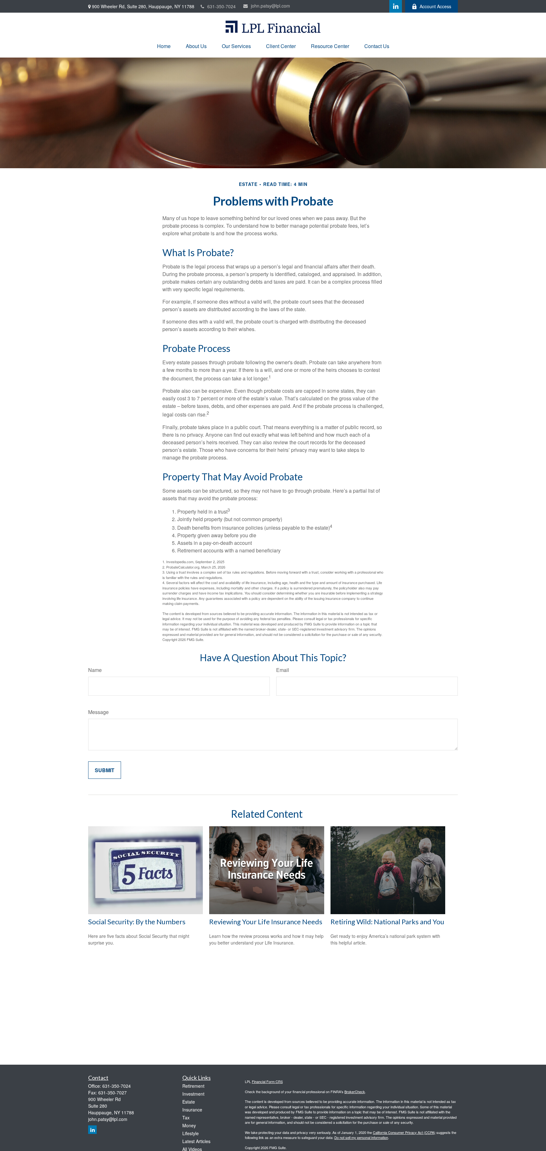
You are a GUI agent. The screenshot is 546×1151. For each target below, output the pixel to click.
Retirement (193, 1086)
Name (95, 670)
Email (282, 670)
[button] (163, 46)
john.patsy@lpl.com (270, 6)
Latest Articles (196, 1141)
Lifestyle (190, 1133)
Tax (186, 1117)
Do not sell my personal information (361, 1137)
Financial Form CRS (267, 1081)
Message (98, 712)
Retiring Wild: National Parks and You (387, 921)
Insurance (192, 1109)
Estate (188, 1102)
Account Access (435, 6)
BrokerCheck (354, 1091)
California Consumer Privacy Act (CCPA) (404, 1132)
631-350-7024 (221, 6)
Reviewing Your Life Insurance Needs (265, 921)
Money (189, 1125)
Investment (193, 1094)
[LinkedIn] (395, 6)
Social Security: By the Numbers (136, 921)
